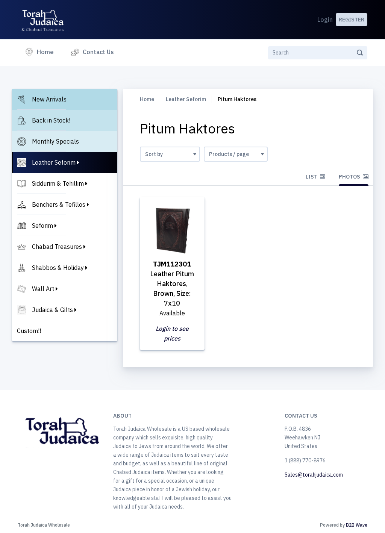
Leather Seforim (54, 162)
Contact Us (98, 52)
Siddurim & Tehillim (58, 183)
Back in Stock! (51, 120)
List (312, 176)
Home (47, 52)
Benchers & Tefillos (58, 204)
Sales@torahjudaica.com (314, 474)
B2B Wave (356, 525)
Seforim (42, 225)
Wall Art (43, 288)
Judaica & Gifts (52, 309)
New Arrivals (49, 99)
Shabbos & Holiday (58, 267)
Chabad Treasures (57, 246)
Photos (350, 176)
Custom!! (29, 331)
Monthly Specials (55, 141)
